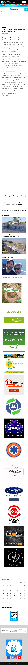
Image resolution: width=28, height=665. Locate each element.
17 (3, 595)
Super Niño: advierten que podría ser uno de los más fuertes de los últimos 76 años (13, 235)
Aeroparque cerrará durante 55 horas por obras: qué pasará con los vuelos (13, 256)
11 (7, 593)
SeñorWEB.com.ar (16, 663)
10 (3, 593)
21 (17, 595)
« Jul (3, 602)
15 (20, 593)
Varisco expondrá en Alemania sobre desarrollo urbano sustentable (14, 203)
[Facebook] (8, 657)
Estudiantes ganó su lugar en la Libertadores (14, 210)
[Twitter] (12, 657)
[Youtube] (19, 657)
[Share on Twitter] (14, 38)
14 (17, 593)
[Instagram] (15, 657)
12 (10, 593)
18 (7, 595)
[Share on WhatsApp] (22, 38)
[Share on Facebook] (6, 38)
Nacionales (4, 27)
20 (14, 595)
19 (10, 595)
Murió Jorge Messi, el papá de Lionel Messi (12, 277)
